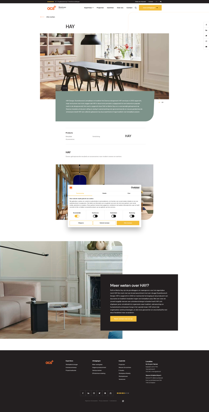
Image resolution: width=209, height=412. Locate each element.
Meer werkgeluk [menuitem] (97, 364)
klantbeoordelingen (73, 1)
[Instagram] (94, 393)
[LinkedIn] (88, 393)
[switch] (95, 216)
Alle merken (50, 17)
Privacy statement (103, 400)
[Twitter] (99, 393)
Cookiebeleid (113, 400)
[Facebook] (83, 393)
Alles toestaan (128, 223)
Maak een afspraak (140, 1)
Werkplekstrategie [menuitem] (72, 364)
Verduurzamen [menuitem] (97, 370)
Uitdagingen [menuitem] (96, 361)
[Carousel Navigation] (62, 88)
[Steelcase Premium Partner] (62, 8)
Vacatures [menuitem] (122, 379)
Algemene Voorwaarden (91, 400)
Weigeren (81, 223)
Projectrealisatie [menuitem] (71, 370)
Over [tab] (129, 193)
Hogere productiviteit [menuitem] (99, 367)
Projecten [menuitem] (122, 364)
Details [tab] (105, 193)
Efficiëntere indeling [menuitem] (98, 373)
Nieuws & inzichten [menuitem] (125, 367)
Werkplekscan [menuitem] (123, 376)
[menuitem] (89, 7)
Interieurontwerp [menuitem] (71, 367)
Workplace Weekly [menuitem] (124, 373)
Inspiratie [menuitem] (122, 361)
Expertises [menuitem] (69, 361)
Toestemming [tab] (80, 193)
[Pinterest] (105, 393)
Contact (151, 1)
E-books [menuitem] (121, 370)
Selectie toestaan (104, 223)
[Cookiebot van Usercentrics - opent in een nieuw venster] (132, 188)
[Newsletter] (110, 393)
